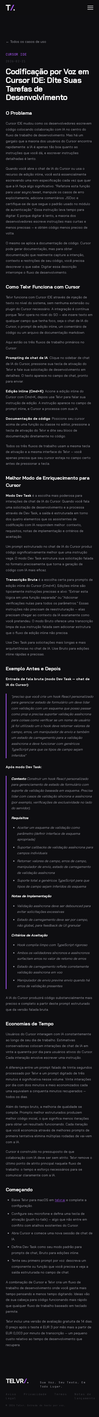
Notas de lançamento (84, 1396)
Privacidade (35, 1394)
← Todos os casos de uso (26, 41)
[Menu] (90, 8)
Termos (60, 1394)
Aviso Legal (11, 1396)
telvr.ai (60, 1200)
